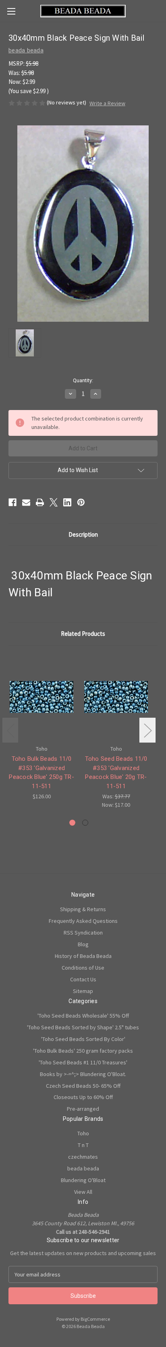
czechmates (83, 1156)
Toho (83, 1133)
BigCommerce (95, 1319)
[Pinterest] (81, 502)
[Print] (40, 502)
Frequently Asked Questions (83, 920)
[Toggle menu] (11, 11)
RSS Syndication (83, 932)
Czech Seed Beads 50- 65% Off (83, 1085)
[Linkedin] (67, 502)
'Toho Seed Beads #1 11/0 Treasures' (83, 1062)
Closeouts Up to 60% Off (83, 1097)
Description (83, 534)
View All (83, 1191)
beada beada (83, 1168)
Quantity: (83, 380)
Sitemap (83, 991)
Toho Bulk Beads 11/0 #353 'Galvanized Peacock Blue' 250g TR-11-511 (41, 772)
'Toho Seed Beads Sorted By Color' (83, 1039)
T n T (83, 1145)
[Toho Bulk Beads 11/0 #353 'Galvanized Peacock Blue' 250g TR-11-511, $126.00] (41, 697)
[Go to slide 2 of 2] (85, 823)
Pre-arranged (83, 1108)
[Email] (26, 502)
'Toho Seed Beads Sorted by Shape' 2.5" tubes (83, 1027)
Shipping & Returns (83, 909)
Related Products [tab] (83, 633)
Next (147, 730)
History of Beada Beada (83, 956)
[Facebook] (12, 502)
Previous (10, 730)
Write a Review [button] (107, 103)
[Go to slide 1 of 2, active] (72, 823)
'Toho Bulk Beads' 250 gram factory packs (83, 1050)
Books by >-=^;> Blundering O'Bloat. (83, 1074)
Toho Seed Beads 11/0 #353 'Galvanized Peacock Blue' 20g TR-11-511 (116, 772)
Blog (83, 944)
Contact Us (83, 979)
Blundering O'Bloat (83, 1180)
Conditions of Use (83, 967)
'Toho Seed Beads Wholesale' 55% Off (83, 1015)
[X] (54, 502)
